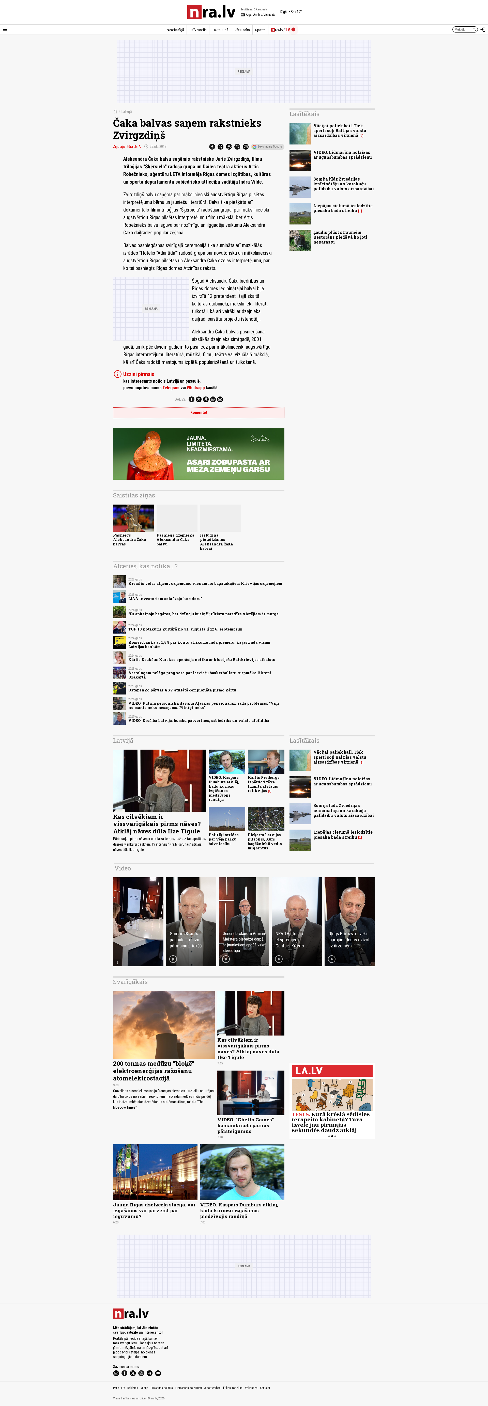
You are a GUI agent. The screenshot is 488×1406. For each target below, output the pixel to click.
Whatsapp (196, 387)
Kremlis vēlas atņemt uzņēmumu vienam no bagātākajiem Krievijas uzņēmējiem (205, 583)
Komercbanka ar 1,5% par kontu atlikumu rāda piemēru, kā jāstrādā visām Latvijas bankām (199, 644)
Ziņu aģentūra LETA (127, 146)
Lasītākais (304, 114)
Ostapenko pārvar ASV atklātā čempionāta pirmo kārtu (182, 690)
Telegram (170, 387)
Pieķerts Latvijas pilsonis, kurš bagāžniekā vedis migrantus (265, 841)
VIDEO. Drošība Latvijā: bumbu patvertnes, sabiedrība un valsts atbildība (198, 720)
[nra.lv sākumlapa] (211, 12)
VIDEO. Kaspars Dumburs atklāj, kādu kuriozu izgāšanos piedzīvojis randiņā (224, 788)
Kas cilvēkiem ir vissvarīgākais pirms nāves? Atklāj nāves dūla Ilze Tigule (157, 824)
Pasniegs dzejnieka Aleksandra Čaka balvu (175, 539)
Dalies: (180, 399)
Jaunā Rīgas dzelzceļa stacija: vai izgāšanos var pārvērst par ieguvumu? (154, 1210)
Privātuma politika (162, 1388)
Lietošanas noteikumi (188, 1388)
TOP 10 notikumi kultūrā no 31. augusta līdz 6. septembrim (185, 629)
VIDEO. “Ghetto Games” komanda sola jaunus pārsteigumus (245, 1125)
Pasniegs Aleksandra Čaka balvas (129, 539)
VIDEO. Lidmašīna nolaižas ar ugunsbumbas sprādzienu (342, 155)
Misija (144, 1388)
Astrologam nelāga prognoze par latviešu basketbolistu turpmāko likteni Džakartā (199, 675)
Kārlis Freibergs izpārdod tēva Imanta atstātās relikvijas (264, 784)
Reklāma (132, 1388)
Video (122, 868)
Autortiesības (212, 1388)
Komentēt (198, 412)
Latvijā (126, 111)
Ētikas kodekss (232, 1388)
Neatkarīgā (175, 30)
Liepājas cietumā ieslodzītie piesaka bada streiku (343, 208)
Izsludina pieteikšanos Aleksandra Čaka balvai (216, 542)
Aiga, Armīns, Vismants (258, 14)
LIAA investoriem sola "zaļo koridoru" (165, 598)
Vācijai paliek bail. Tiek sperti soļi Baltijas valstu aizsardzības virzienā (339, 130)
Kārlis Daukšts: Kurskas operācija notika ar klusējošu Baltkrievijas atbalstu (201, 659)
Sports (260, 30)
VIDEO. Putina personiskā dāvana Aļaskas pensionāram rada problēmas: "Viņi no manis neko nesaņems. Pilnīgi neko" (203, 705)
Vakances (251, 1388)
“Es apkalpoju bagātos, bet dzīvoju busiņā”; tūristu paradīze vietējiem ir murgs (203, 613)
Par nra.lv (119, 1388)
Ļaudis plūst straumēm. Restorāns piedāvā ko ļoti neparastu (340, 237)
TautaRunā (220, 30)
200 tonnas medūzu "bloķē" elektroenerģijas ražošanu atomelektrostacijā (153, 1070)
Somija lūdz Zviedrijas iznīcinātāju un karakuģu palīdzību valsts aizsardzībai (343, 183)
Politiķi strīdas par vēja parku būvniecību (224, 839)
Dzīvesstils (198, 30)
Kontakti (265, 1388)
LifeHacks (242, 30)
